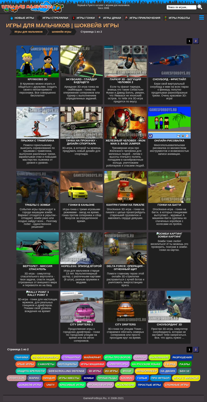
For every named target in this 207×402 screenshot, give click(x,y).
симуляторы (118, 364)
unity (51, 384)
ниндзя (49, 378)
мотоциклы (67, 364)
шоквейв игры (61, 31)
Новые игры (24, 17)
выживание (159, 357)
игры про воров (117, 357)
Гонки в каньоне (81, 204)
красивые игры (72, 384)
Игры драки (111, 17)
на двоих (168, 371)
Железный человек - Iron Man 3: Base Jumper (125, 142)
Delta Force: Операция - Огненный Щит (125, 268)
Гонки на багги (169, 204)
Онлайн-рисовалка (169, 140)
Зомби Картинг (169, 236)
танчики (21, 357)
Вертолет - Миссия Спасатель (37, 268)
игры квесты (69, 378)
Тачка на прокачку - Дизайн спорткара (81, 142)
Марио (34, 378)
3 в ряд (170, 364)
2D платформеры (45, 357)
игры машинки (92, 364)
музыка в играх (100, 384)
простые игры (149, 384)
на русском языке (146, 364)
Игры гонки (85, 17)
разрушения (182, 357)
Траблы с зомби (37, 204)
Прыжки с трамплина (37, 140)
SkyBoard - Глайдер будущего (81, 81)
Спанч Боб (16, 378)
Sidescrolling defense (67, 371)
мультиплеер (146, 371)
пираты (140, 357)
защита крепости (31, 371)
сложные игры (177, 384)
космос (127, 378)
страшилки (71, 357)
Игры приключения (144, 17)
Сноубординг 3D (169, 324)
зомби (89, 378)
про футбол (160, 378)
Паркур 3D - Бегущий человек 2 (125, 81)
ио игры (111, 371)
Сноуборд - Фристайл (169, 79)
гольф (142, 378)
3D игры (95, 371)
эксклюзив (125, 384)
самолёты (46, 364)
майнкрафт (92, 357)
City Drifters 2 (81, 324)
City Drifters (125, 324)
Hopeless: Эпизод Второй (81, 266)
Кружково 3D (37, 79)
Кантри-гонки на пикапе (125, 204)
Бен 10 (184, 371)
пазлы (185, 364)
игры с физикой (186, 378)
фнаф (127, 371)
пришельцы (107, 378)
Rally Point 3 (37, 294)
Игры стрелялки (55, 17)
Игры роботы (179, 17)
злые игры (25, 364)
